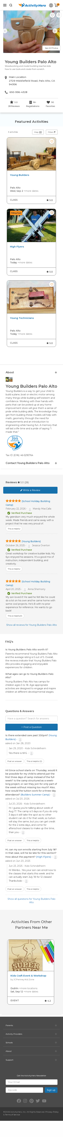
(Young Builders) (31, 541)
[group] (31, 170)
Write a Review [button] (31, 490)
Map (36, 132)
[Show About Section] (56, 372)
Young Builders (19, 175)
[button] (52, 15)
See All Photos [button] (51, 48)
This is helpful (34, 761)
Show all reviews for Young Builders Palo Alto (31, 624)
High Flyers (17, 246)
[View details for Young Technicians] (31, 297)
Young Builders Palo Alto (30, 61)
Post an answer (14, 761)
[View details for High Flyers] (31, 225)
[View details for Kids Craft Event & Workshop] (30, 955)
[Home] (32, 5)
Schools (9, 1042)
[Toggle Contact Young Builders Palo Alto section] (56, 463)
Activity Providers (14, 1034)
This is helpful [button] (14, 528)
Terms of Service (12, 1114)
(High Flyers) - (44, 856)
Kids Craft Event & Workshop (28, 975)
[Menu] (5, 5)
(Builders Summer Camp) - (36, 794)
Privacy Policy (52, 1112)
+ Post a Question (31, 727)
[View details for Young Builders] (31, 154)
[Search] (11, 5)
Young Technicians (22, 318)
